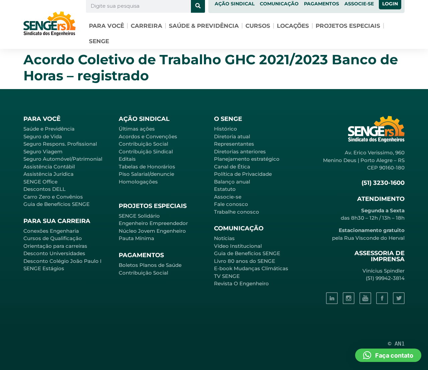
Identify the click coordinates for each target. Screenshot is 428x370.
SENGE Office (40, 181)
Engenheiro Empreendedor (153, 223)
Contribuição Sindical (146, 151)
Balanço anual (232, 181)
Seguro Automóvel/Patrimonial (62, 159)
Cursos (257, 25)
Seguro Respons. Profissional (60, 144)
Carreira (146, 25)
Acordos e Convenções (148, 136)
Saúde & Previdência (204, 25)
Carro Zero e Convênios (53, 197)
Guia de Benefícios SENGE (56, 204)
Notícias (224, 238)
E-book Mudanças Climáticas (251, 268)
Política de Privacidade (243, 174)
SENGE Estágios (43, 268)
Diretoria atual (232, 136)
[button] (388, 355)
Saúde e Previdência (49, 129)
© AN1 (396, 343)
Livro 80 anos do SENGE (244, 261)
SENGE (99, 41)
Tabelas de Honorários (147, 166)
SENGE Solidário (139, 216)
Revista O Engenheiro (241, 283)
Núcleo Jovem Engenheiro (152, 231)
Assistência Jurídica (48, 174)
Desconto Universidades (54, 253)
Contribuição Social (143, 144)
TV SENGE (227, 276)
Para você (106, 25)
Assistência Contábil (49, 166)
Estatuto (225, 189)
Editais (127, 159)
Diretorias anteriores (240, 151)
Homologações (138, 181)
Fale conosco (231, 204)
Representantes (234, 144)
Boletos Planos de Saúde (150, 265)
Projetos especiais (348, 25)
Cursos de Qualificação (52, 238)
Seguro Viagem (43, 151)
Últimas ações (137, 129)
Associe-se (227, 197)
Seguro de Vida (42, 136)
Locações (293, 25)
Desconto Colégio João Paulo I (62, 261)
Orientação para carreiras (55, 246)
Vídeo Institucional (238, 246)
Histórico (225, 129)
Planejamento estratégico (247, 159)
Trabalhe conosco (236, 212)
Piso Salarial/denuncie (146, 174)
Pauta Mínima (136, 238)
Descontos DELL (44, 189)
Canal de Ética (232, 166)
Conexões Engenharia (51, 231)
